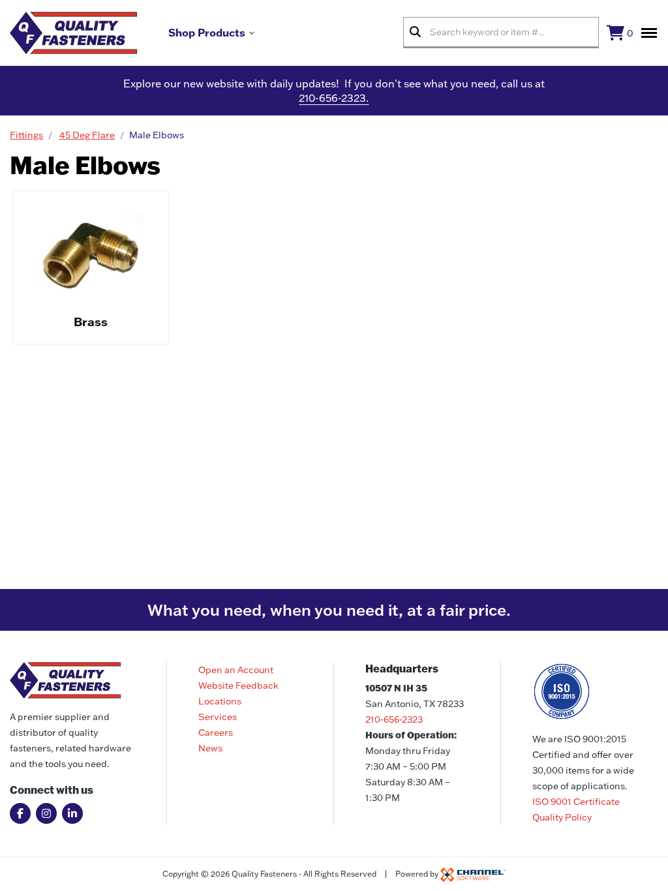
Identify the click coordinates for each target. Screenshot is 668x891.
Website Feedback (238, 685)
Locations (219, 701)
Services (217, 717)
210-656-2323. (334, 97)
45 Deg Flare (87, 135)
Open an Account (235, 670)
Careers (215, 732)
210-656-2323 (394, 719)
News (210, 748)
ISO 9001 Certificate (576, 802)
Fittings (26, 135)
